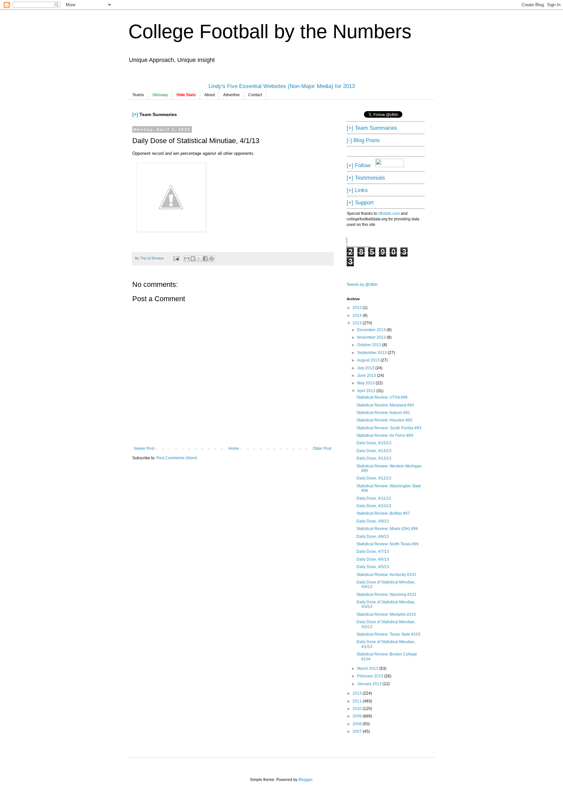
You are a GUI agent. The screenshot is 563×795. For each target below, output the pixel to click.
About (209, 95)
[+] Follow (358, 165)
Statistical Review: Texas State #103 (388, 634)
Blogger (305, 779)
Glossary (160, 95)
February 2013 (370, 676)
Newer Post (144, 448)
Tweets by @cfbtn (362, 284)
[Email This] (186, 258)
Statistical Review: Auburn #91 (383, 412)
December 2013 (372, 330)
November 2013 (372, 337)
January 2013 (370, 684)
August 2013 (369, 360)
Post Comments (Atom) (176, 458)
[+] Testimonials (366, 177)
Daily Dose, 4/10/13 (373, 506)
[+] (135, 114)
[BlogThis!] (193, 258)
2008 (358, 724)
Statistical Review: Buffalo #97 (383, 513)
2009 (358, 716)
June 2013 (367, 375)
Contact (255, 95)
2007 (358, 731)
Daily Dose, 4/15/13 (373, 443)
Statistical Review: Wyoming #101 (386, 594)
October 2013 (369, 345)
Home (233, 448)
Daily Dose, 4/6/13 (372, 559)
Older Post (322, 448)
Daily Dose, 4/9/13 (372, 521)
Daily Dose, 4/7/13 (372, 551)
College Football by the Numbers (269, 31)
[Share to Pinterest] (211, 258)
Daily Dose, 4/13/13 (373, 458)
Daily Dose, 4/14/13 (373, 451)
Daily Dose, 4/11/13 (373, 498)
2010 (358, 708)
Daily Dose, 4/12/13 (373, 478)
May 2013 (366, 383)
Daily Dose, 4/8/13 (372, 536)
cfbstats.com (389, 213)
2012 (358, 693)
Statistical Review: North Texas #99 (387, 544)
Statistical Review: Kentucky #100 (386, 574)
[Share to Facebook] (205, 258)
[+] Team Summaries (372, 128)
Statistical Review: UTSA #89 (382, 397)
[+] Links (357, 190)
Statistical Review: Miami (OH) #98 (387, 528)
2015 (358, 307)
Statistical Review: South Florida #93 (388, 428)
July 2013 (366, 368)
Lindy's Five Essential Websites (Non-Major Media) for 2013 (282, 86)
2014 (358, 315)
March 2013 (368, 668)
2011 (358, 701)
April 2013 (366, 391)
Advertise (231, 95)
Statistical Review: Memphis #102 (386, 614)
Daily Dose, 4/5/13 (372, 567)
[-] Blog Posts (363, 140)
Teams (138, 95)
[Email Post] (176, 258)
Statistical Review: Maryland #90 (385, 405)
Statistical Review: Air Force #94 (384, 435)
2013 (358, 323)
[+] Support (360, 202)
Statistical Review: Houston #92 (384, 420)
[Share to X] (199, 258)
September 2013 (372, 352)
